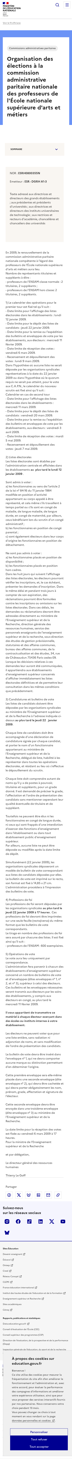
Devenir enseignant (12, 1254)
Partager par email (48, 1195)
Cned (5, 1270)
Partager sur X (18, 1195)
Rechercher (57, 4)
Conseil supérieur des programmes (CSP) (23, 1335)
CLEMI (6, 1282)
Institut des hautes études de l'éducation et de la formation (32, 1293)
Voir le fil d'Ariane (12, 23)
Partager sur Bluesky (28, 1195)
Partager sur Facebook (9, 1195)
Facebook (18, 1221)
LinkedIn (40, 1221)
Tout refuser (39, 1439)
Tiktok (29, 1221)
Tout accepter (39, 1447)
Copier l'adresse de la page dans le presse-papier (58, 1195)
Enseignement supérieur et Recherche (22, 1298)
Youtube (63, 1221)
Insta (7, 1221)
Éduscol (7, 1259)
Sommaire (16, 149)
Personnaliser (39, 1432)
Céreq (6, 1309)
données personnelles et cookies (31, 1420)
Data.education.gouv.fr (14, 1323)
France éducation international (18, 1287)
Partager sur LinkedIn (38, 1195)
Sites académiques (12, 1304)
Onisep (6, 1265)
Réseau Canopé (11, 1276)
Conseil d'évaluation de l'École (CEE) (21, 1329)
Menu (67, 4)
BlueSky (7, 1232)
